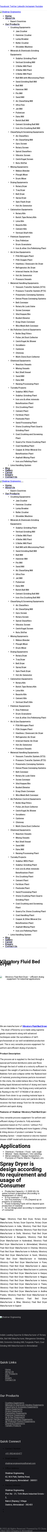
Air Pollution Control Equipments (20, 1421)
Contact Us (10, 1380)
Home (8, 1369)
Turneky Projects (13, 1425)
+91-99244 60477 (13, 1453)
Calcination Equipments (16, 1413)
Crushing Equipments (14, 1403)
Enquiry (8, 1378)
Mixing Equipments (13, 1409)
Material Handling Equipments (19, 1419)
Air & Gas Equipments (15, 1417)
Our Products (11, 1373)
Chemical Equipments (15, 1423)
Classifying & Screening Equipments (21, 1407)
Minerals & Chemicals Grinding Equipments (24, 1405)
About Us (9, 1371)
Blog (7, 1376)
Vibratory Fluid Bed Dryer (34, 1026)
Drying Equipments (13, 1411)
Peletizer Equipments (15, 1415)
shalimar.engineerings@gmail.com (20, 1463)
